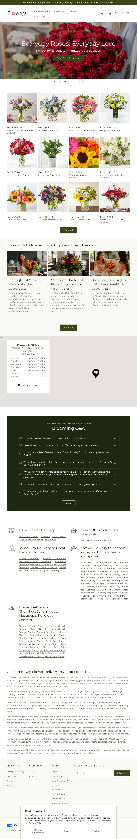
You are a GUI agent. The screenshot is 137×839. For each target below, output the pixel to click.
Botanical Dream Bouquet (51, 220)
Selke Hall (114, 586)
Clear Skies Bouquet (48, 130)
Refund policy (58, 798)
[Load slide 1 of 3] (61, 82)
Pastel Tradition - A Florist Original (20, 131)
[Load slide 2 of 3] (65, 82)
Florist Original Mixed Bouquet (80, 176)
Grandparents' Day (15, 771)
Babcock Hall (96, 562)
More (68, 503)
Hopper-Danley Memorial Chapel (47, 635)
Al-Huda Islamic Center (31, 626)
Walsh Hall (103, 598)
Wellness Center (119, 598)
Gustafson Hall (103, 580)
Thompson (50, 539)
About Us (11, 786)
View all (68, 230)
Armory (85, 562)
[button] (59, 11)
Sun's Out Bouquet (16, 220)
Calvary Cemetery (29, 558)
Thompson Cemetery (48, 570)
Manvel (40, 539)
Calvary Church (27, 632)
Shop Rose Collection (68, 58)
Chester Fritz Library (99, 568)
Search (32, 771)
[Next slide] (76, 82)
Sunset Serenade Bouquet (82, 130)
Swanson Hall (88, 592)
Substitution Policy (61, 803)
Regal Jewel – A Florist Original (111, 221)
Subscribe (122, 773)
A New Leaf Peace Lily (49, 175)
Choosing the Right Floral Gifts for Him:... (68, 282)
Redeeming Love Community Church (39, 644)
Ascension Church (56, 626)
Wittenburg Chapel (54, 656)
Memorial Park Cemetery (35, 561)
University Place (105, 596)
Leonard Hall (102, 583)
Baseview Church (28, 629)
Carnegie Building (101, 565)
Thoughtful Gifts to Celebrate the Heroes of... (25, 282)
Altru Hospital (88, 540)
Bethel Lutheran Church (52, 629)
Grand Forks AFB (27, 539)
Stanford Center (95, 589)
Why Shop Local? (60, 781)
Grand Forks (59, 536)
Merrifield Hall (117, 583)
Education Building (108, 571)
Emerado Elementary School (104, 574)
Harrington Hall (120, 580)
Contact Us (57, 776)
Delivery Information (57, 787)
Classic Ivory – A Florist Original (112, 176)
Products (11, 781)
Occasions (11, 776)
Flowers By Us (19, 830)
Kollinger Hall (88, 583)
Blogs (32, 776)
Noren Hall (101, 586)
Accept (67, 831)
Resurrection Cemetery (41, 564)
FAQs (54, 771)
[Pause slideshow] (82, 82)
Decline (96, 831)
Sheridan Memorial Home (43, 567)
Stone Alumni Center (116, 589)
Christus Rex (43, 632)
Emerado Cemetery (54, 558)
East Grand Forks (29, 536)
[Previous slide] (55, 82)
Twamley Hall (88, 596)
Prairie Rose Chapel (56, 641)
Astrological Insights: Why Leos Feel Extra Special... (109, 282)
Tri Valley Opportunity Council (112, 592)
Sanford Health (103, 540)
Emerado (45, 536)
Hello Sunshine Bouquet (81, 220)
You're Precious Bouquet (19, 175)
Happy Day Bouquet (110, 130)
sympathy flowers (34, 742)
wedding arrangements (83, 742)
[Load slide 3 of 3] (69, 82)
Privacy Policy (35, 823)
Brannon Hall (111, 562)
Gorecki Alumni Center (100, 577)
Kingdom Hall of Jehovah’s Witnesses (39, 638)
